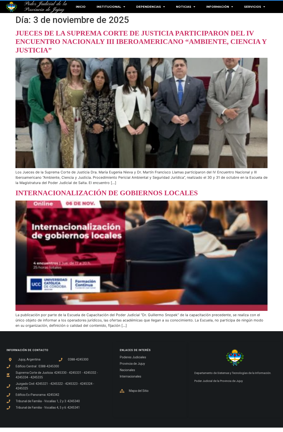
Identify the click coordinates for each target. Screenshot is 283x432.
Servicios (252, 6)
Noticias (183, 6)
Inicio (81, 6)
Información (217, 6)
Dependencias (148, 6)
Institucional (109, 6)
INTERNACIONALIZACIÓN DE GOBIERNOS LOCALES (106, 193)
